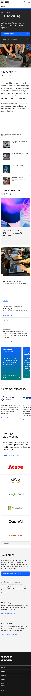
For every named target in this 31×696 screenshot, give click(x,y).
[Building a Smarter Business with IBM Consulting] (15, 126)
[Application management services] (20, 159)
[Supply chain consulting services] (20, 172)
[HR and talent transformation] (20, 147)
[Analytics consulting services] (20, 184)
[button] (25, 2)
